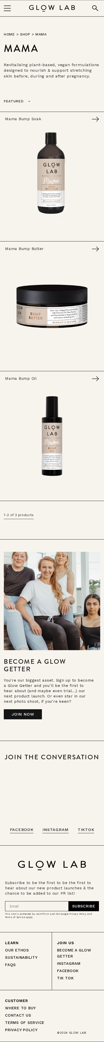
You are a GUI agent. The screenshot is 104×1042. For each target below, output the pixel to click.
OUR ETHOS (17, 950)
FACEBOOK (22, 829)
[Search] (95, 8)
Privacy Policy (77, 914)
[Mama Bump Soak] (52, 176)
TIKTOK (86, 829)
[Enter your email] (84, 906)
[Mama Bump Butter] (52, 306)
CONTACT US (18, 1015)
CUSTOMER (16, 1000)
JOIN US (65, 943)
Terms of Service (15, 917)
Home (9, 34)
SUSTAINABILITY (21, 957)
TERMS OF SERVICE (24, 1022)
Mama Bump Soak (23, 119)
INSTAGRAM (55, 829)
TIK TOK (65, 978)
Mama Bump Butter (24, 248)
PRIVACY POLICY (21, 1030)
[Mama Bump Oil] (52, 436)
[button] (23, 714)
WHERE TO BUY (20, 1008)
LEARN (12, 943)
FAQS (10, 965)
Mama (41, 34)
